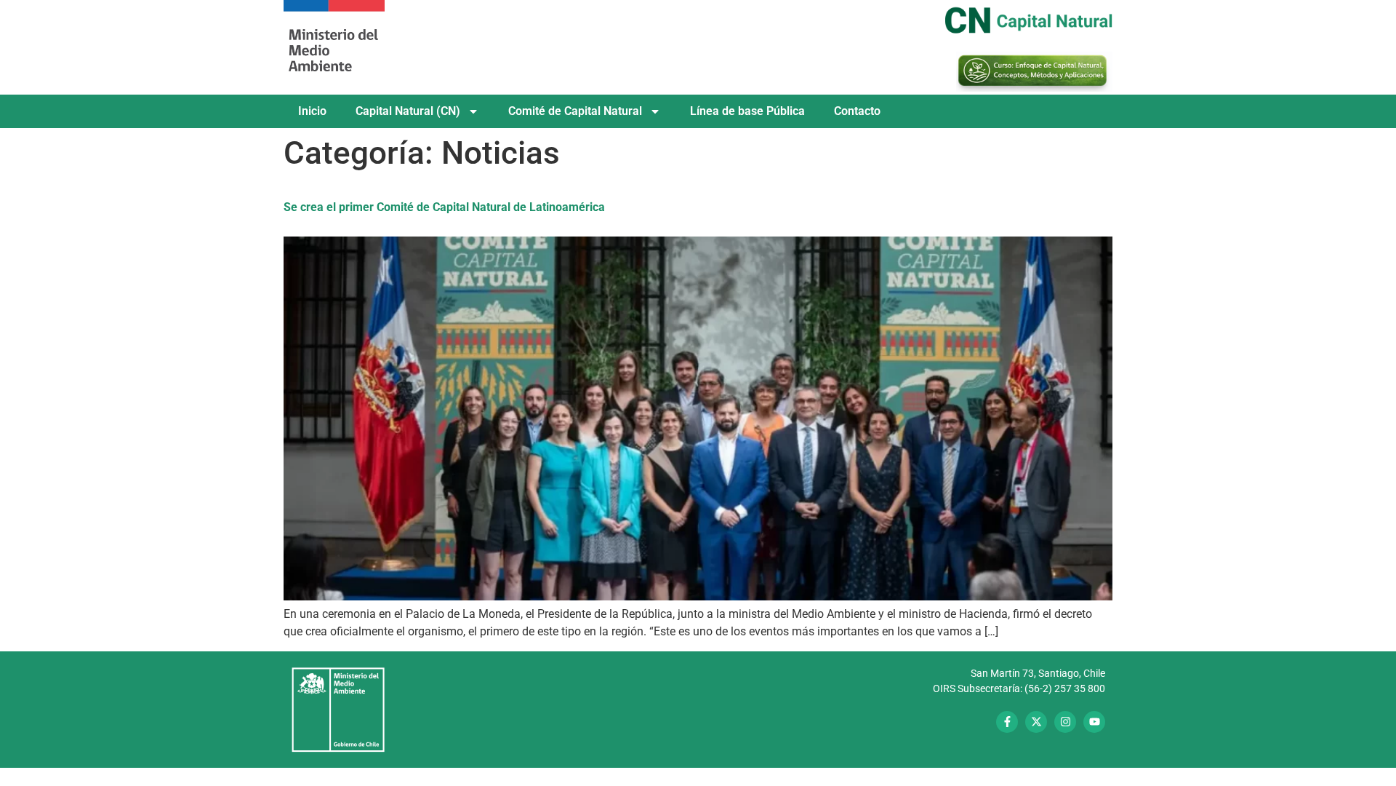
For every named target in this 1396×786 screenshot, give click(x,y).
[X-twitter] (1036, 722)
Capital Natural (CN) (408, 111)
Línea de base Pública (747, 111)
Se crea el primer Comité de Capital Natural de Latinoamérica (444, 207)
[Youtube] (1094, 722)
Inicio (312, 111)
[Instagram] (1065, 722)
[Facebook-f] (1007, 722)
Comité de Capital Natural (575, 111)
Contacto (857, 111)
